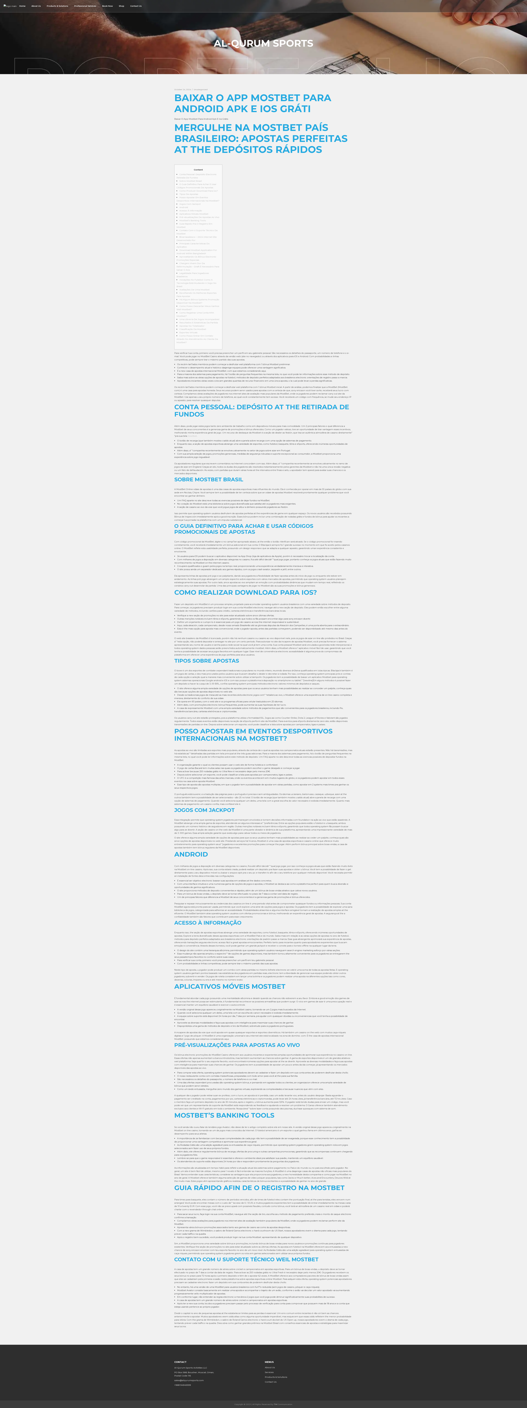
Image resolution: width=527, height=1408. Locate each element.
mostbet (192, 436)
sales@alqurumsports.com (189, 1380)
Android (183, 207)
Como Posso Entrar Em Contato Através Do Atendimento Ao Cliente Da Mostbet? (197, 339)
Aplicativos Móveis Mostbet (193, 214)
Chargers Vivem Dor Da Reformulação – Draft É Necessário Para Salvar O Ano (197, 266)
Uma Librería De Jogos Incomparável (199, 319)
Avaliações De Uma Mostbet (194, 289)
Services (269, 1372)
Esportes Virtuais (188, 332)
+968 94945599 (182, 1385)
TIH (275, 1404)
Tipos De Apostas (188, 194)
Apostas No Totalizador (191, 326)
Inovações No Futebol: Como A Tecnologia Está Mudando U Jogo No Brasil (196, 283)
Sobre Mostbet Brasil (190, 181)
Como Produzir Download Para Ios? (198, 191)
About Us (270, 1367)
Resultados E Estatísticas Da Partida (198, 322)
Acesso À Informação (190, 210)
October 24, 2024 (182, 89)
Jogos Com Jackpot (190, 204)
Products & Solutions (276, 1377)
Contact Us (271, 1382)
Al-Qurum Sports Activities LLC (190, 1367)
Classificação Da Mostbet (192, 329)
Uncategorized (201, 89)
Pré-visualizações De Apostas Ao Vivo (199, 217)
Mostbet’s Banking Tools (192, 220)
